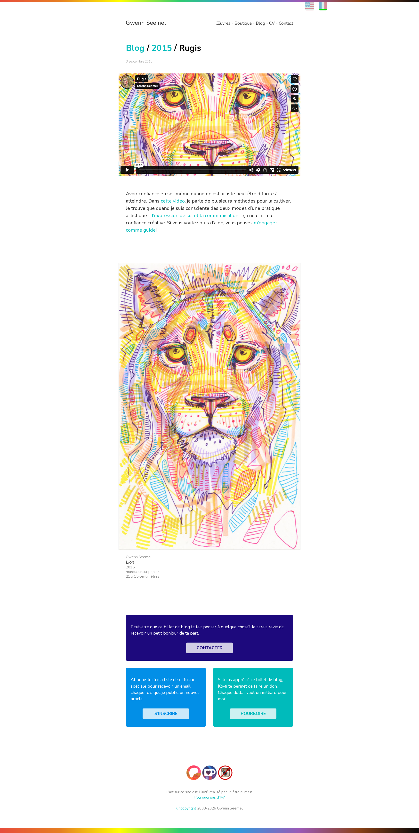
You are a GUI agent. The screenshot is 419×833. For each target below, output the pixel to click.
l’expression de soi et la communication (195, 215)
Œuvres (223, 23)
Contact (286, 23)
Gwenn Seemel (146, 23)
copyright (186, 808)
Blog (260, 23)
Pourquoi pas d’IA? (209, 797)
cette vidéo (173, 201)
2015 (162, 48)
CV (272, 23)
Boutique (243, 23)
